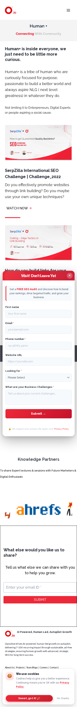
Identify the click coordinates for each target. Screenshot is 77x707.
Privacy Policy (61, 429)
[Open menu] (68, 10)
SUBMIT (40, 600)
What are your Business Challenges (29, 387)
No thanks (63, 698)
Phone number (15, 339)
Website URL (13, 355)
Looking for (13, 371)
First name (12, 307)
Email (9, 323)
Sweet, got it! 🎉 (29, 698)
